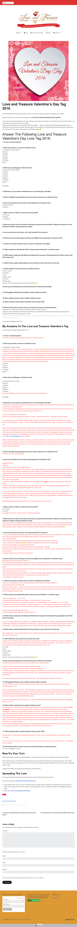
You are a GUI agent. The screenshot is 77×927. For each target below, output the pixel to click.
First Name (13, 899)
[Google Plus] (69, 920)
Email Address (13, 904)
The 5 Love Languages (13, 436)
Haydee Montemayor (10, 801)
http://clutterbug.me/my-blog (20, 791)
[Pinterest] (72, 920)
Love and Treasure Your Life (20, 805)
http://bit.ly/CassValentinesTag (25, 781)
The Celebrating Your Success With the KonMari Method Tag (56, 812)
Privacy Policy (55, 897)
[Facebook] (66, 920)
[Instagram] (70, 920)
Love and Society (8, 805)
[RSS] (74, 920)
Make (8, 919)
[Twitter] (67, 920)
